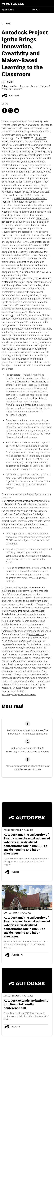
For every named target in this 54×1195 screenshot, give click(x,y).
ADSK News (8, 10)
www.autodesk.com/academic (22, 611)
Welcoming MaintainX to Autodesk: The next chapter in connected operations (27, 732)
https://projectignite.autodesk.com (25, 501)
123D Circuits (38, 381)
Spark (13, 349)
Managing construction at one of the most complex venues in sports (28, 767)
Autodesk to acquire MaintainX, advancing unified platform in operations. (28, 750)
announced (38, 588)
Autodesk (14, 95)
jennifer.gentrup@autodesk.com (19, 695)
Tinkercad (21, 381)
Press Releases (22, 86)
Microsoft (17, 279)
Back (8, 24)
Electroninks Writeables (23, 405)
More (35, 9)
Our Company (16, 89)
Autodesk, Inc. (27, 152)
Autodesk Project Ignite (29, 155)
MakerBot (28, 279)
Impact (35, 86)
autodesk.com (36, 634)
